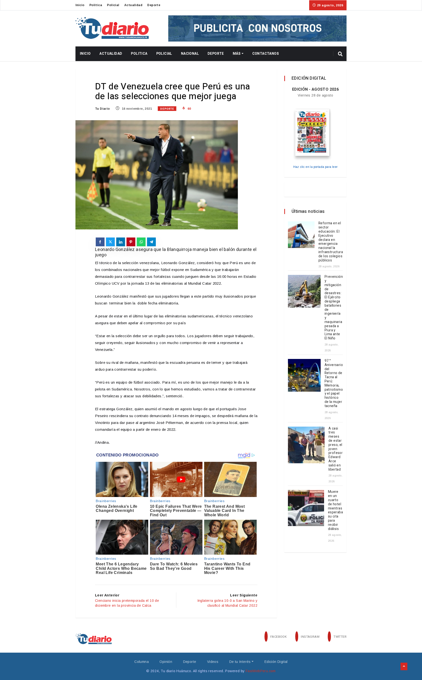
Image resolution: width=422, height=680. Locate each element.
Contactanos (265, 53)
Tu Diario (102, 108)
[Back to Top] (404, 666)
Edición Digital (276, 662)
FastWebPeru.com (261, 671)
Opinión (165, 662)
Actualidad (133, 5)
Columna (141, 662)
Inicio (79, 5)
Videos (212, 662)
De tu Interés (240, 662)
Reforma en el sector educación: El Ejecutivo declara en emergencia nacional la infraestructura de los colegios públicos (330, 242)
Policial (113, 5)
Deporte (153, 5)
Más (237, 53)
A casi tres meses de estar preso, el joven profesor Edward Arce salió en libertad (335, 449)
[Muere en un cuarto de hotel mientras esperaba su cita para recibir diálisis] (306, 508)
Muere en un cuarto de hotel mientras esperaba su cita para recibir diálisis (335, 510)
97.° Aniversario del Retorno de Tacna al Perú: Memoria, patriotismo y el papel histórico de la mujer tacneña (334, 383)
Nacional (190, 53)
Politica (95, 5)
